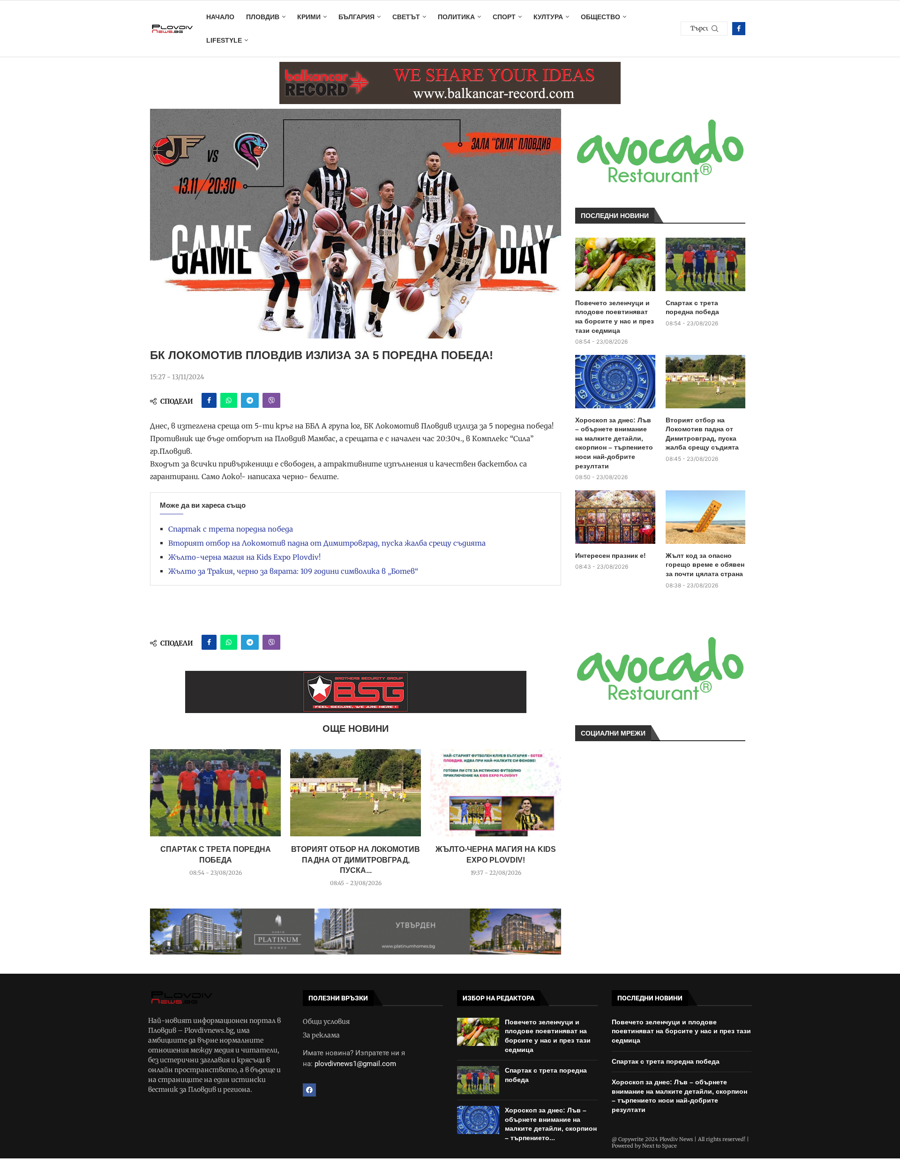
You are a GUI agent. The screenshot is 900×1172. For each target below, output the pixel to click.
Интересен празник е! (610, 555)
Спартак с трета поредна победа (230, 529)
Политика (456, 17)
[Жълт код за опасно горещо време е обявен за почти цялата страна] (706, 517)
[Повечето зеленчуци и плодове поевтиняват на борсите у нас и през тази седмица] (615, 264)
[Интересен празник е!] (615, 517)
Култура (548, 17)
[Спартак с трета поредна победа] (215, 792)
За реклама (321, 1035)
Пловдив (262, 17)
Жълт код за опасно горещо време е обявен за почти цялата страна (705, 565)
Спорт (504, 17)
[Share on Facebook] (209, 400)
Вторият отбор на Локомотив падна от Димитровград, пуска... (355, 859)
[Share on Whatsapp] (228, 400)
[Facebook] (738, 28)
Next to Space (659, 1145)
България (356, 17)
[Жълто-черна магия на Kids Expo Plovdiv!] (495, 792)
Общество (600, 17)
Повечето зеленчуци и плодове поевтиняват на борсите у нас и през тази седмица (614, 316)
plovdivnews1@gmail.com (355, 1063)
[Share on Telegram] (250, 400)
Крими (309, 17)
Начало (220, 17)
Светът (406, 17)
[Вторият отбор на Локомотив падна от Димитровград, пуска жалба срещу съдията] (355, 792)
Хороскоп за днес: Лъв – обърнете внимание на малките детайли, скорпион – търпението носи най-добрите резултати (614, 443)
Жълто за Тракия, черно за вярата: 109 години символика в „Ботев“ (293, 571)
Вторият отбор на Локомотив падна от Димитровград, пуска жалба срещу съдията (327, 543)
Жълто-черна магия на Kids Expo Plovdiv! (244, 557)
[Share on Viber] (271, 400)
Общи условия (326, 1021)
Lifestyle (224, 40)
